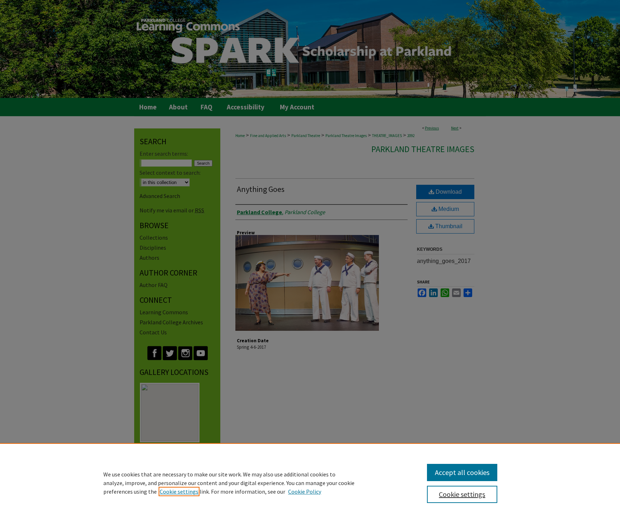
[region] (310, 482)
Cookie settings (179, 491)
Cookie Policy (304, 491)
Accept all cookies (462, 472)
